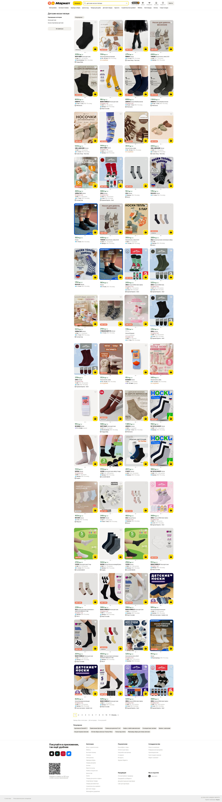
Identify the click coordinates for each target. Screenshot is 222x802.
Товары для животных (92, 783)
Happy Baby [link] (78, 56)
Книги (88, 776)
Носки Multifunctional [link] (134, 101)
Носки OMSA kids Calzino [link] (134, 285)
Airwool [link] (77, 101)
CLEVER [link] (102, 471)
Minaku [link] (127, 56)
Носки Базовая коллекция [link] (107, 56)
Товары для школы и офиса (93, 778)
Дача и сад (89, 773)
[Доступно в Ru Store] (68, 755)
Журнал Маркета (123, 760)
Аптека (88, 765)
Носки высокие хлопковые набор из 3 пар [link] (161, 240)
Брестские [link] (103, 148)
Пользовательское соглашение (22, 798)
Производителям (153, 752)
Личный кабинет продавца (125, 776)
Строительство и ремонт (93, 786)
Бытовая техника (91, 752)
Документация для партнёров (126, 781)
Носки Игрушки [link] (129, 333)
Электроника (90, 757)
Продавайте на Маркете (125, 778)
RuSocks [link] (153, 193)
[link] (80, 728)
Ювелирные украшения (93, 791)
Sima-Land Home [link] (80, 148)
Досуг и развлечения (92, 747)
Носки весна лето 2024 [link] (132, 656)
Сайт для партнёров (123, 783)
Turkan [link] (153, 56)
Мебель (88, 750)
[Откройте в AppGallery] (63, 755)
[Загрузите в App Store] (51, 755)
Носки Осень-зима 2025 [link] (160, 56)
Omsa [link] (101, 193)
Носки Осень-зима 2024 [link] (132, 240)
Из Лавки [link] (128, 380)
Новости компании (153, 747)
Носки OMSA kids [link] (157, 285)
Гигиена (88, 755)
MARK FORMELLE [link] (105, 101)
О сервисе (121, 755)
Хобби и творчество (92, 770)
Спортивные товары (92, 781)
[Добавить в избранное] (95, 22)
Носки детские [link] (82, 56)
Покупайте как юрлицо (124, 752)
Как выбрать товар (123, 747)
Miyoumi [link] (77, 518)
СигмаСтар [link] (78, 193)
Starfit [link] (127, 471)
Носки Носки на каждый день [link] (110, 564)
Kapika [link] (77, 471)
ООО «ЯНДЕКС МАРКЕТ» (213, 797)
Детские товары (90, 789)
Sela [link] (126, 193)
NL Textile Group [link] (156, 426)
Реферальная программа (155, 750)
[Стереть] (126, 3)
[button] (79, 17)
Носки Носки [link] (130, 518)
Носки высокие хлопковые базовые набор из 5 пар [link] (109, 656)
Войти (171, 3)
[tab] (53, 8)
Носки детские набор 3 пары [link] (110, 471)
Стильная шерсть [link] (105, 331)
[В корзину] (95, 49)
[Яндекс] (218, 799)
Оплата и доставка (123, 750)
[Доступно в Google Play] (57, 755)
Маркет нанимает (153, 757)
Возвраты (120, 757)
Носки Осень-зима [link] (130, 148)
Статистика (8, 798)
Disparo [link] (102, 518)
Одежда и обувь (90, 760)
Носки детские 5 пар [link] (83, 564)
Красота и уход (90, 768)
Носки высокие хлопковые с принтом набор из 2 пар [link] (84, 610)
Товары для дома (91, 763)
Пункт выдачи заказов (154, 755)
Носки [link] (129, 56)
